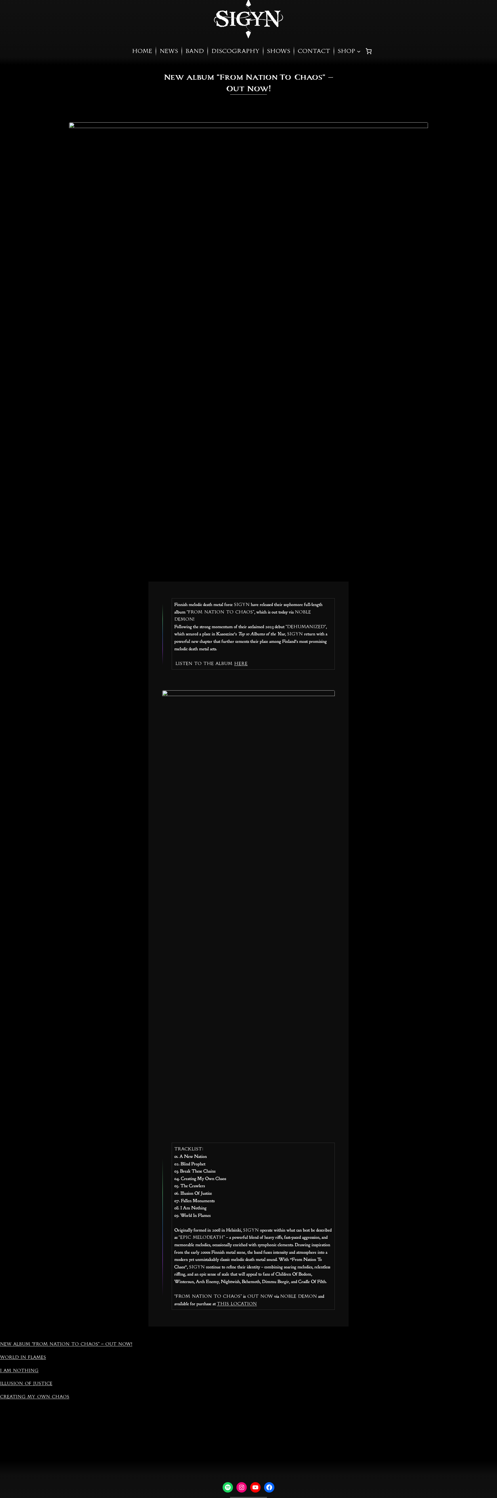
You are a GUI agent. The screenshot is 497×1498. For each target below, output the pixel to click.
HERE (241, 663)
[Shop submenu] (359, 51)
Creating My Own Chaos (34, 1396)
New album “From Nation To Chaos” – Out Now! (66, 1344)
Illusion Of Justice (26, 1383)
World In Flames (23, 1357)
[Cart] (368, 51)
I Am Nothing (19, 1370)
